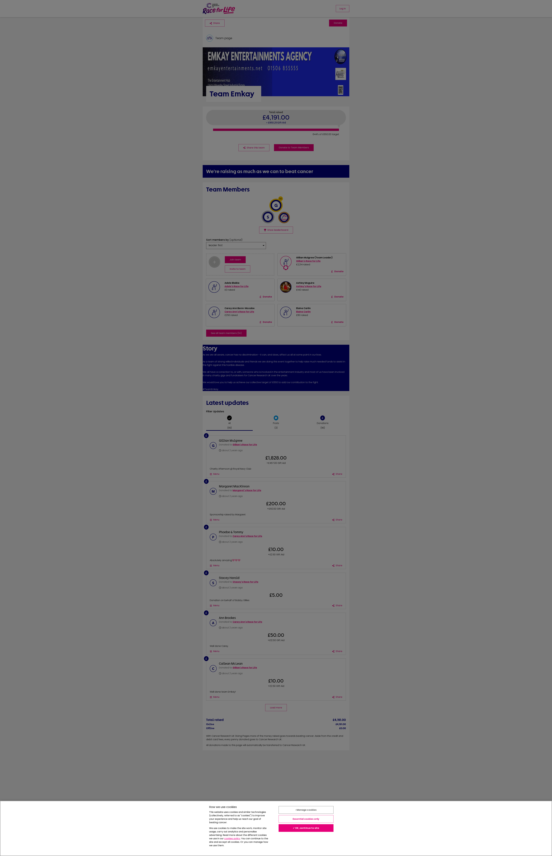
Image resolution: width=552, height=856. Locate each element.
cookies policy (232, 838)
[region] (276, 828)
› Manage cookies (306, 810)
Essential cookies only (306, 819)
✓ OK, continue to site (306, 828)
